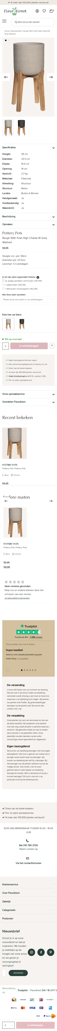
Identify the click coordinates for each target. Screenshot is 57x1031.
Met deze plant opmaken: (14, 294)
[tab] (28, 885)
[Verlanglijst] (44, 11)
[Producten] (37, 11)
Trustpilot (23, 990)
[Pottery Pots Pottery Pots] (15, 522)
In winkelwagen (35, 1025)
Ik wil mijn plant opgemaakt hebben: (19, 276)
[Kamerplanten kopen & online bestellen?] (15, 11)
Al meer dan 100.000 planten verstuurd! (29, 2)
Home (7, 31)
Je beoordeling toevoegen (17, 598)
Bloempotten (16, 31)
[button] (6, 40)
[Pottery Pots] (14, 443)
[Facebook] (41, 952)
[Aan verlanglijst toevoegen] (52, 346)
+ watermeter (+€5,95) (15, 284)
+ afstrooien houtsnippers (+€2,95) (21, 288)
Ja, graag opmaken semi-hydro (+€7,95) (23, 280)
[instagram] (31, 952)
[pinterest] (50, 952)
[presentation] (6, 77)
